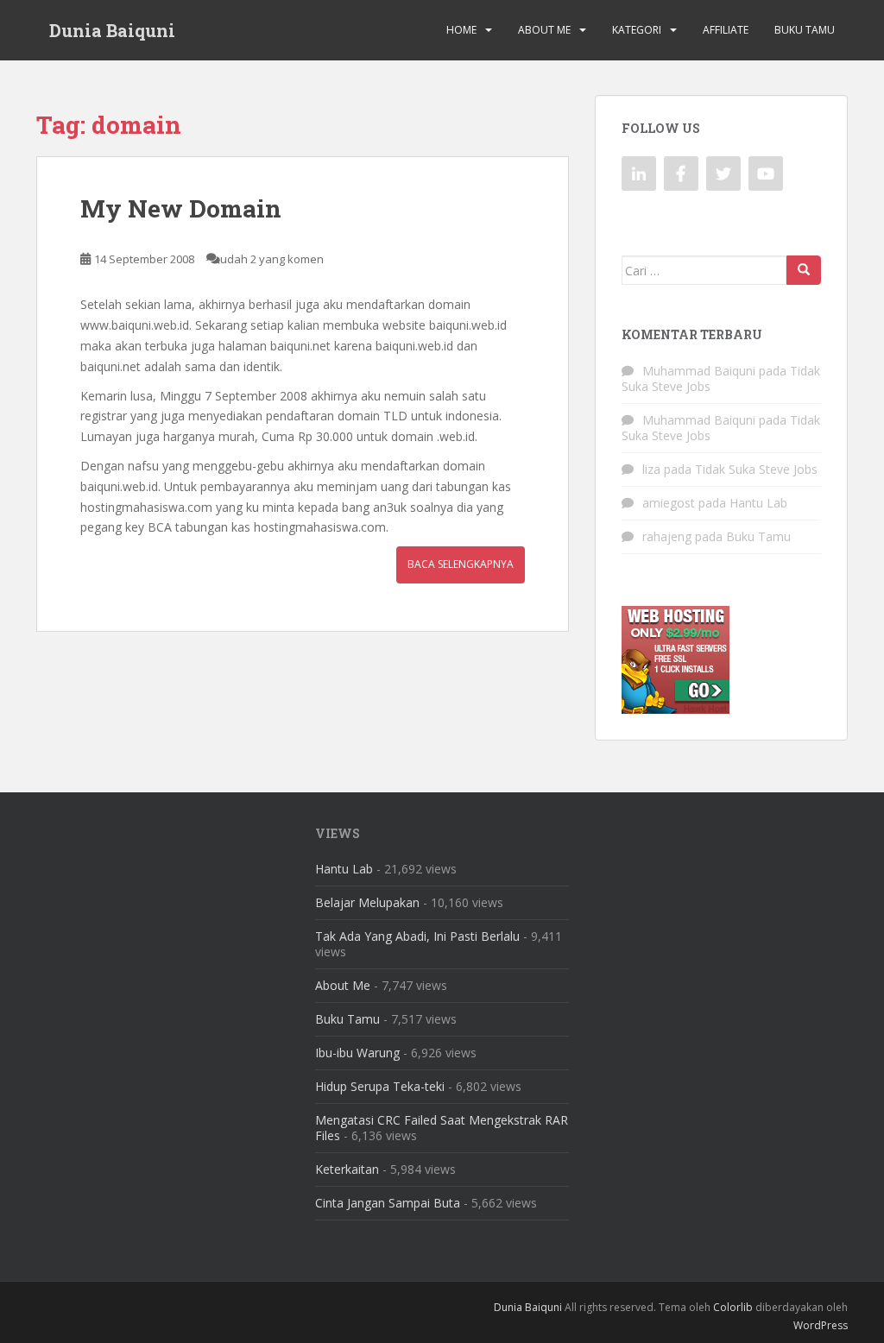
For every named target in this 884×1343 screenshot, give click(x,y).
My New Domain (180, 208)
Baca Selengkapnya (460, 564)
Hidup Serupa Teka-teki (380, 1086)
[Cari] (803, 270)
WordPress (820, 1325)
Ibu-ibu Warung (357, 1052)
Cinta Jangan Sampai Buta (387, 1203)
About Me (544, 29)
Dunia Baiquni (112, 30)
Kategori (636, 29)
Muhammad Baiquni (698, 371)
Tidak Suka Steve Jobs (756, 469)
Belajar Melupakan (367, 902)
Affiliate (725, 29)
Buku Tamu (804, 29)
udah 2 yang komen (272, 259)
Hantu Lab (758, 503)
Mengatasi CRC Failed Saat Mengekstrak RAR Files (441, 1128)
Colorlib (733, 1307)
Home (461, 29)
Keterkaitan (347, 1169)
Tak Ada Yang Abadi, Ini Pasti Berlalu (417, 936)
